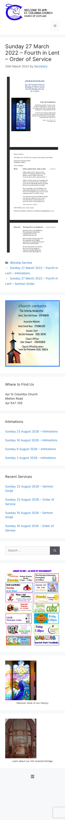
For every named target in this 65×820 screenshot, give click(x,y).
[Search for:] (27, 550)
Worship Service (21, 262)
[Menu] (55, 26)
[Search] (55, 550)
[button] (32, 776)
